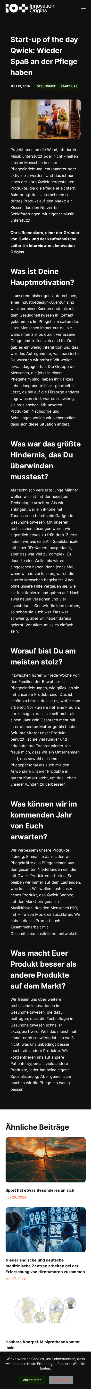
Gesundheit (46, 86)
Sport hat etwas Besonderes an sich (40, 1190)
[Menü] (83, 8)
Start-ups (68, 86)
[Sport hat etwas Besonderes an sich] (46, 1159)
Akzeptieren (32, 1380)
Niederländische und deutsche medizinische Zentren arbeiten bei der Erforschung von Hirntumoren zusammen (45, 1266)
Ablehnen (61, 1380)
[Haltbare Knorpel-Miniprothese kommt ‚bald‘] (46, 1311)
